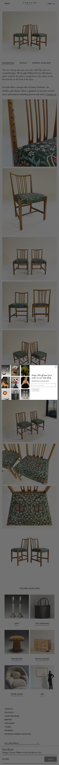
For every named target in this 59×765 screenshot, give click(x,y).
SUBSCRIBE (35, 390)
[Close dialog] (56, 367)
